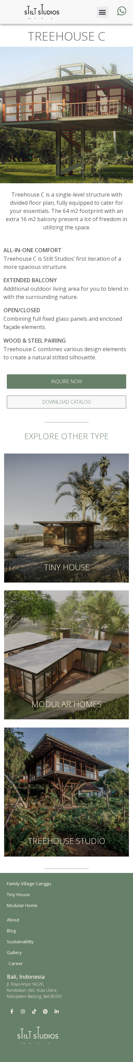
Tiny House (67, 567)
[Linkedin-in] (56, 1011)
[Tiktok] (34, 1011)
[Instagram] (23, 1011)
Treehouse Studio (66, 840)
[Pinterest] (45, 1011)
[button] (102, 12)
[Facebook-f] (11, 1011)
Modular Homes (66, 703)
